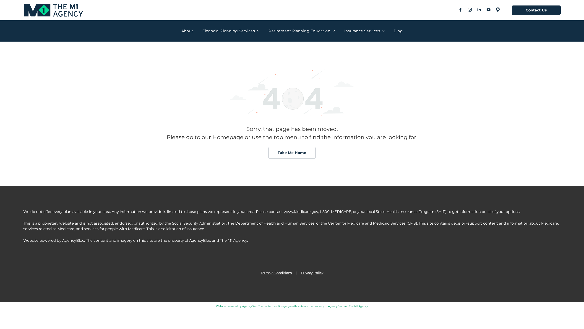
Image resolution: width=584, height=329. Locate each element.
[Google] (498, 10)
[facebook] (461, 10)
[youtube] (489, 10)
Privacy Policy (312, 273)
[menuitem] (187, 31)
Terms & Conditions (276, 273)
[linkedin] (479, 10)
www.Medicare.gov (301, 212)
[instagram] (470, 10)
